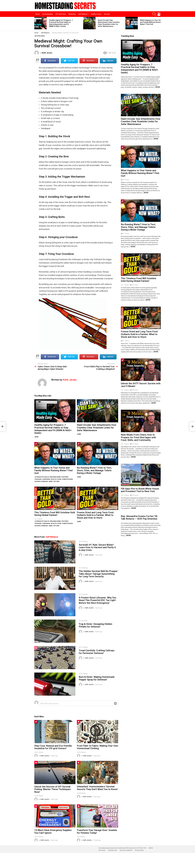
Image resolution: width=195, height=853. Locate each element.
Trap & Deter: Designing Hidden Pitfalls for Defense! (95, 625)
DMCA (151, 848)
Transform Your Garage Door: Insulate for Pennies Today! (97, 831)
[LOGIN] (159, 14)
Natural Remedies (41, 481)
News (36, 437)
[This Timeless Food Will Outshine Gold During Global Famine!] (54, 498)
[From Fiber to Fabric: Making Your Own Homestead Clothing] (97, 731)
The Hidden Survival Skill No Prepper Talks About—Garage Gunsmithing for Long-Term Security (98, 574)
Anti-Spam (102, 850)
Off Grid (56, 481)
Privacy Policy (139, 850)
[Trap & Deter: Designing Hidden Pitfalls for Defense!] (54, 631)
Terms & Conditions (126, 850)
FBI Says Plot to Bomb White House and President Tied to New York (140, 490)
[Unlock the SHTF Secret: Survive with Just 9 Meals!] (141, 369)
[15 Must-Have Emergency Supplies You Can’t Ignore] (54, 815)
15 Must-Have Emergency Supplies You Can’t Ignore (53, 831)
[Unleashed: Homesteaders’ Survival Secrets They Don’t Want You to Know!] (97, 772)
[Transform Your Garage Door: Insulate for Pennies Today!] (97, 815)
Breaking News (55, 477)
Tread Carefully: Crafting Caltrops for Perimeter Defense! (96, 652)
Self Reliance (83, 14)
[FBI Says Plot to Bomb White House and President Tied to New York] (141, 475)
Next (159, 24)
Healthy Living (96, 14)
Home (37, 14)
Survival (107, 14)
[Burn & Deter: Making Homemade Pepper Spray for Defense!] (54, 684)
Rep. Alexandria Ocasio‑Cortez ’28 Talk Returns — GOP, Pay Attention (139, 517)
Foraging (38, 479)
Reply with (115, 703)
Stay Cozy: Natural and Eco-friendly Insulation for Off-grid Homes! (53, 747)
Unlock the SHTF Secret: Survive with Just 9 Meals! (140, 385)
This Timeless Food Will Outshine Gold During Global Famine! (54, 514)
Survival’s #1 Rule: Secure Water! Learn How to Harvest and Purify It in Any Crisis (97, 547)
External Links (112, 850)
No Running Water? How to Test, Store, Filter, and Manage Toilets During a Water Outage (94, 470)
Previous (35, 24)
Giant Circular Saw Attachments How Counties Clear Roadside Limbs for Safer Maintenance (109, 23)
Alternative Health (42, 477)
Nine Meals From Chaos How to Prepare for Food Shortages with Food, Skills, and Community (138, 437)
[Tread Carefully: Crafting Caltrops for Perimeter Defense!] (54, 657)
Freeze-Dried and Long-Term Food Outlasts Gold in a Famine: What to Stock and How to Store (95, 515)
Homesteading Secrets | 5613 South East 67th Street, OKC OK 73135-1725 (122, 848)
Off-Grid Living (60, 14)
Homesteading (47, 14)
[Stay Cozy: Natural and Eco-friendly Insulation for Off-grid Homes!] (54, 731)
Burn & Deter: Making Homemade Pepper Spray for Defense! (97, 678)
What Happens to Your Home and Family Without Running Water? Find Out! (151, 22)
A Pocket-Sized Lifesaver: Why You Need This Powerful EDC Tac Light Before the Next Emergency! (97, 600)
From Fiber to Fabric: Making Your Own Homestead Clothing (97, 747)
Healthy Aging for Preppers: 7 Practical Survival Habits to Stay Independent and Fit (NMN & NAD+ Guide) (61, 23)
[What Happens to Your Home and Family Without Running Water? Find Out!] (131, 23)
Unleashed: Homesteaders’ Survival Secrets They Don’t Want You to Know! (97, 788)
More (158, 87)
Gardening (72, 14)
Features (65, 477)
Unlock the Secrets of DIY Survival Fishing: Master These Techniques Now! (52, 789)
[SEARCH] (154, 14)
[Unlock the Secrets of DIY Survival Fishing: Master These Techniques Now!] (54, 772)
